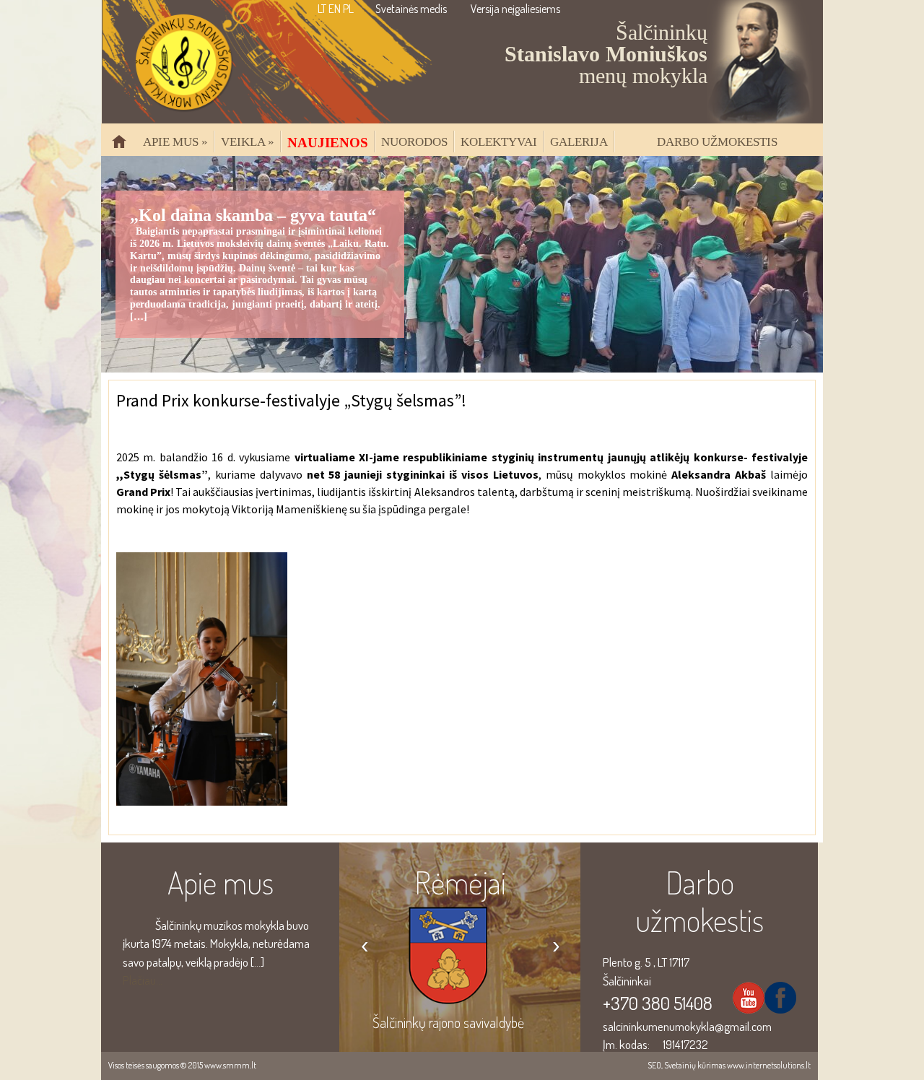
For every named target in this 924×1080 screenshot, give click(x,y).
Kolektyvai (499, 141)
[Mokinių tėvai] (460, 986)
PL (348, 8)
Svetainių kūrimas (694, 1065)
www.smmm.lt (230, 1065)
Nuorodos (414, 141)
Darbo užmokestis (717, 141)
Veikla (247, 141)
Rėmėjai (460, 882)
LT (322, 8)
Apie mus (175, 141)
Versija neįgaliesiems (515, 8)
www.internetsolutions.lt (769, 1065)
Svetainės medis (411, 8)
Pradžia (125, 147)
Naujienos (327, 142)
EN (334, 8)
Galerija (579, 141)
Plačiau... (142, 980)
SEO (654, 1065)
